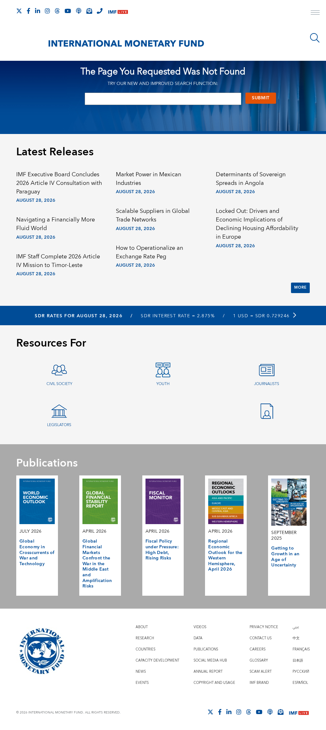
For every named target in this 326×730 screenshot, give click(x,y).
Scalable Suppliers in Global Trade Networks (153, 215)
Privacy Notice (264, 627)
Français (301, 649)
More (300, 287)
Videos (200, 627)
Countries (145, 649)
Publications (206, 649)
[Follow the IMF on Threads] (57, 11)
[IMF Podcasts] (270, 712)
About (142, 627)
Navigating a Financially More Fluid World (55, 224)
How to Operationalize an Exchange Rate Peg (149, 252)
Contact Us (261, 638)
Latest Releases (55, 152)
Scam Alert (261, 672)
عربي (296, 627)
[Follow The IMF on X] (19, 11)
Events (142, 683)
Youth (163, 384)
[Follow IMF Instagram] (47, 11)
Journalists (266, 384)
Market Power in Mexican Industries (148, 179)
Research (145, 638)
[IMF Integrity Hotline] (100, 11)
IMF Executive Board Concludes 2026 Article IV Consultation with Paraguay (59, 183)
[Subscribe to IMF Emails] (89, 11)
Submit (261, 98)
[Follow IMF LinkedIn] (37, 11)
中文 (296, 638)
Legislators (59, 425)
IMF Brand (259, 683)
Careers (258, 649)
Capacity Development (157, 660)
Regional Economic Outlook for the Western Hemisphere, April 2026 (225, 555)
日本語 (298, 660)
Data (198, 638)
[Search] (315, 38)
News (141, 672)
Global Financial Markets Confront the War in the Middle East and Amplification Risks (97, 563)
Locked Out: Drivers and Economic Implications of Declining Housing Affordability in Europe (257, 224)
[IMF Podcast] (79, 11)
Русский (301, 672)
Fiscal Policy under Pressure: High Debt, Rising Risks (162, 549)
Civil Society (59, 384)
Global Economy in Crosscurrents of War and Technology (37, 552)
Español (300, 683)
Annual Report (208, 672)
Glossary (259, 660)
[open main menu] (315, 13)
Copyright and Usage (214, 683)
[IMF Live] (118, 11)
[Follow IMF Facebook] (28, 11)
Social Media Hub (210, 660)
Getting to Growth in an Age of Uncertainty (285, 556)
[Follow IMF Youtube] (68, 11)
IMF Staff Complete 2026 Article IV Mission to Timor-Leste (58, 261)
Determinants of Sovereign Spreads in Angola (251, 179)
